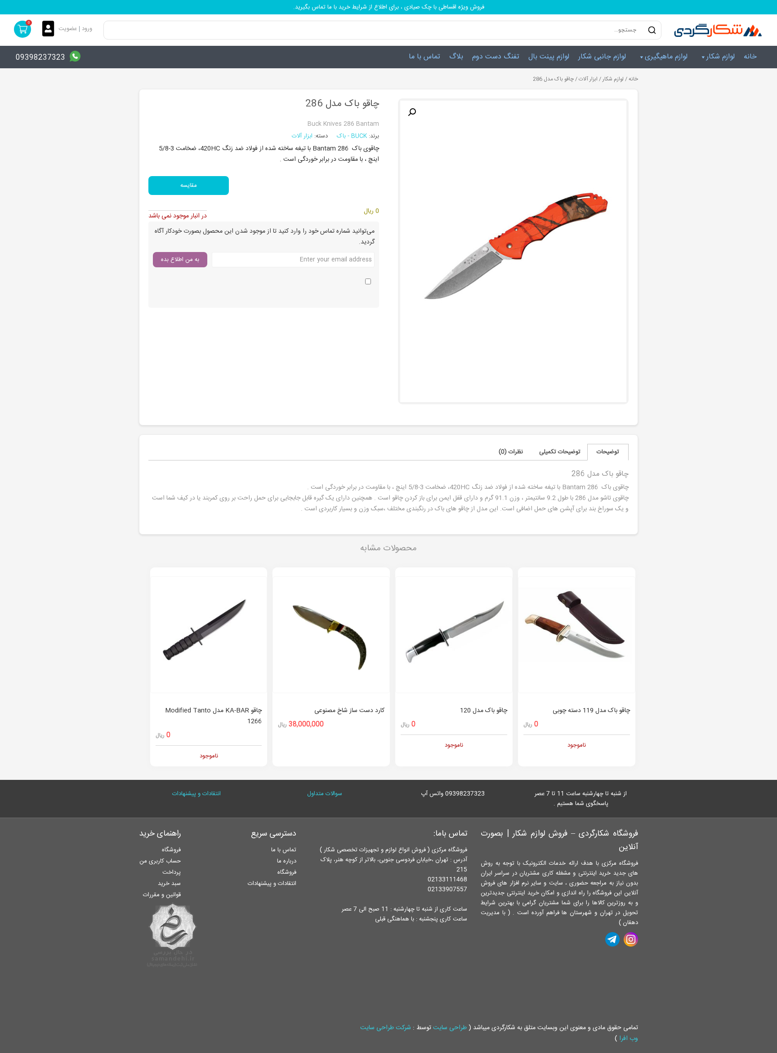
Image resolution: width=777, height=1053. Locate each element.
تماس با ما (424, 57)
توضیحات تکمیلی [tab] (560, 452)
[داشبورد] (50, 29)
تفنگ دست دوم (495, 57)
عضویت (67, 29)
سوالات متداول (324, 794)
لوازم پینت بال (548, 57)
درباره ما (286, 861)
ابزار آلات (588, 79)
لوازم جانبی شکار (602, 57)
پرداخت (171, 872)
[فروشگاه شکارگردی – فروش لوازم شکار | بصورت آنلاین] (716, 30)
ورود (87, 29)
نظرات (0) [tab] (511, 452)
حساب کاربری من (160, 861)
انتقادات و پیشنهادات (196, 794)
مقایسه (188, 185)
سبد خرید (169, 884)
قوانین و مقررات (162, 895)
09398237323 (40, 58)
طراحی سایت (450, 1027)
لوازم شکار (720, 57)
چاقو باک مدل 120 (483, 710)
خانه (750, 57)
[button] (412, 112)
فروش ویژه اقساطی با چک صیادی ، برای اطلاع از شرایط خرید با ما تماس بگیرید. (388, 7)
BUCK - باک (353, 136)
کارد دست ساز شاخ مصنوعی (349, 710)
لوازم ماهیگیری (666, 57)
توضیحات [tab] (608, 452)
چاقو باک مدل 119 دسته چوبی (591, 710)
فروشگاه (286, 872)
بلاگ (456, 57)
